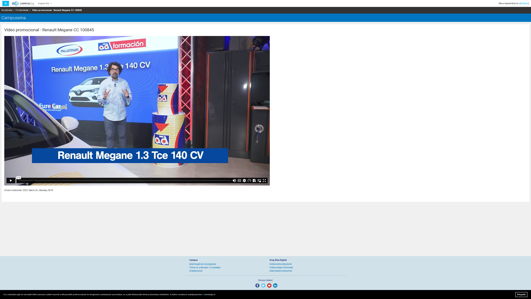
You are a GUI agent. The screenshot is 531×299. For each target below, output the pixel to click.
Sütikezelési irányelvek (281, 264)
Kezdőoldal (6, 10)
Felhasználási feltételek (281, 267)
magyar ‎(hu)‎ (44, 3)
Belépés (524, 3)
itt (203, 294)
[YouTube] (270, 285)
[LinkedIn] (275, 285)
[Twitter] (264, 285)
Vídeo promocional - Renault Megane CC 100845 (57, 10)
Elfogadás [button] (521, 294)
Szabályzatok (195, 271)
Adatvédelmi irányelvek (281, 271)
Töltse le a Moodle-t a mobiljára (204, 267)
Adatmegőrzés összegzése (202, 264)
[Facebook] (258, 285)
